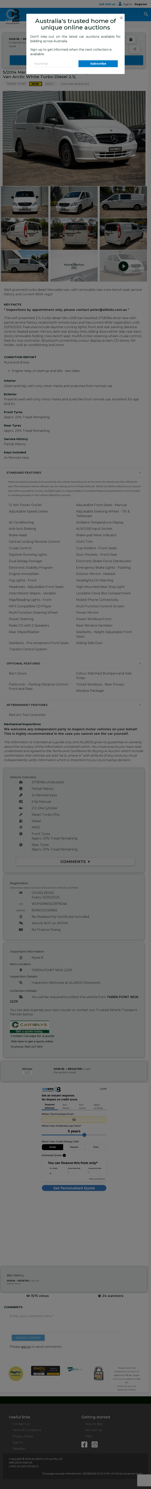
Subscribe (98, 63)
